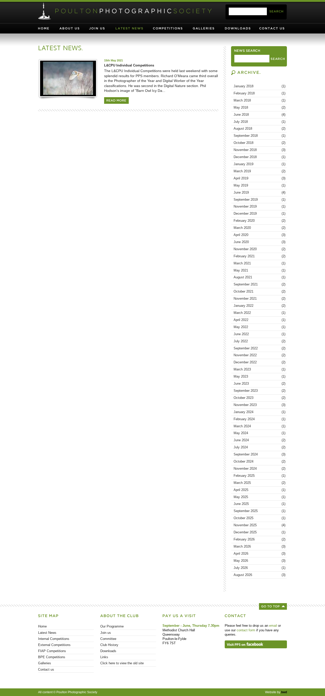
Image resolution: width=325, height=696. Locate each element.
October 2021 (259, 291)
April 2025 (259, 490)
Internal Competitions (53, 639)
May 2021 (259, 270)
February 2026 (259, 539)
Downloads (240, 28)
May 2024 (259, 433)
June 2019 (259, 192)
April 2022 (259, 320)
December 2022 (259, 362)
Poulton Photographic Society (125, 11)
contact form (246, 630)
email (273, 625)
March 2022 (259, 313)
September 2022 (259, 348)
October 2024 (259, 461)
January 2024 (259, 412)
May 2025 (259, 497)
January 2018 (259, 86)
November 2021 (259, 298)
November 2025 (259, 525)
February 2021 (259, 256)
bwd (284, 692)
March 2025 (259, 483)
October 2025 (259, 518)
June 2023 (259, 383)
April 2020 (259, 235)
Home (48, 28)
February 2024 (259, 419)
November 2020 (259, 249)
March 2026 (259, 546)
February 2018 (259, 93)
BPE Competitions (51, 657)
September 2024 (259, 454)
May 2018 (259, 107)
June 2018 (259, 114)
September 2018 (259, 136)
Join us (100, 28)
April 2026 (259, 553)
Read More (116, 100)
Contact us (272, 28)
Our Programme (112, 626)
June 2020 (259, 242)
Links (104, 657)
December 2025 (259, 532)
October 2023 (259, 398)
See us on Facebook (256, 644)
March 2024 (259, 426)
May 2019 (259, 185)
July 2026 (259, 568)
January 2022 (259, 306)
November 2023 (259, 405)
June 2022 (259, 334)
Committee (108, 639)
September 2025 (259, 511)
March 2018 (259, 100)
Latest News (132, 28)
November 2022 (259, 355)
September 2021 (259, 284)
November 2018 (259, 150)
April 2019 (259, 178)
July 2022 (259, 341)
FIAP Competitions (52, 651)
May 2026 (259, 561)
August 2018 (259, 128)
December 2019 (259, 213)
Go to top (273, 606)
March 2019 (259, 171)
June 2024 (259, 440)
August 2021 (259, 277)
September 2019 (259, 199)
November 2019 (259, 206)
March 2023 (259, 369)
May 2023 (259, 376)
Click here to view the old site (122, 663)
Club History (109, 645)
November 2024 (259, 468)
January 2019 (259, 164)
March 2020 (259, 228)
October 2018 (259, 143)
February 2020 (259, 221)
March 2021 (259, 263)
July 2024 (259, 447)
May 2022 (259, 327)
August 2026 (259, 575)
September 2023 (259, 391)
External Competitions (54, 645)
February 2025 (259, 476)
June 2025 (259, 504)
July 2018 (259, 122)
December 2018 (259, 157)
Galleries (206, 28)
